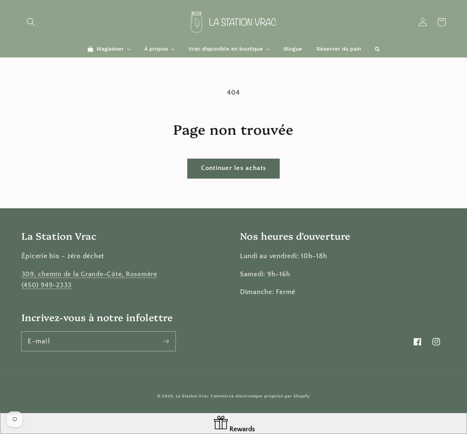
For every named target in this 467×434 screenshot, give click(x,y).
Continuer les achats (233, 168)
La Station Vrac (192, 396)
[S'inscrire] (166, 341)
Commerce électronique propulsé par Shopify (260, 396)
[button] (31, 22)
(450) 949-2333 (47, 285)
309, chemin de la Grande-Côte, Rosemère (89, 274)
